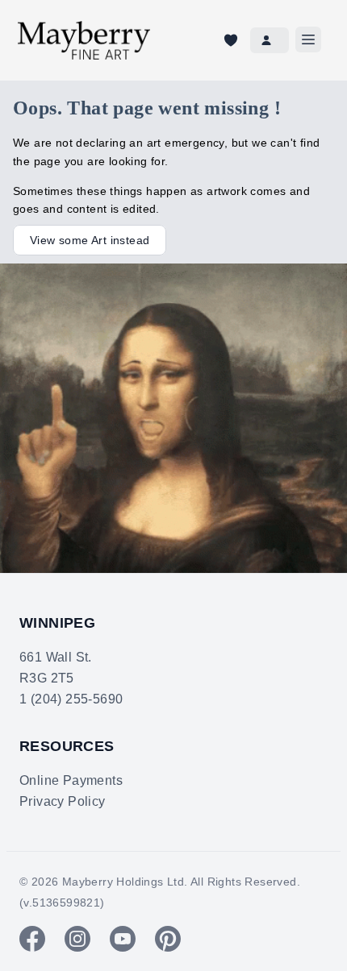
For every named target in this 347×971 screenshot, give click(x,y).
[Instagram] (77, 939)
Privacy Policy (62, 801)
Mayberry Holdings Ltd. (125, 881)
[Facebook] (32, 939)
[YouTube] (123, 939)
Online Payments (71, 780)
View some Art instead (89, 240)
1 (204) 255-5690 (71, 699)
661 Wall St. (55, 657)
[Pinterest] (168, 939)
